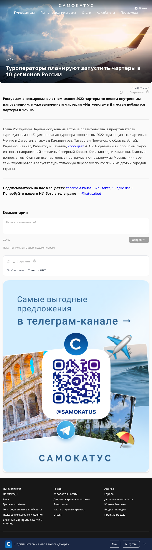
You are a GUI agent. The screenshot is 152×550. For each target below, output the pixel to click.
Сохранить (136, 92)
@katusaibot (91, 193)
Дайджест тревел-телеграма (72, 499)
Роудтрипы (61, 504)
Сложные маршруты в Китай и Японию (22, 521)
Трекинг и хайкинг (15, 504)
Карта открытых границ (69, 509)
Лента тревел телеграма (58, 13)
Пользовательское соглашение (23, 514)
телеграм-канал (79, 188)
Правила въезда (114, 514)
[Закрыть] (144, 544)
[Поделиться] (147, 91)
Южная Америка (115, 504)
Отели (86, 13)
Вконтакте (101, 188)
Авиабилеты (106, 13)
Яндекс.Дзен (122, 188)
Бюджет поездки (115, 509)
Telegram (131, 544)
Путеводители (24, 13)
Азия (6, 499)
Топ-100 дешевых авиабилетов (22, 509)
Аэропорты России (65, 494)
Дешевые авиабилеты (118, 499)
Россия (58, 488)
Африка (109, 488)
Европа (109, 494)
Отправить (139, 240)
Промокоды (129, 13)
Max (114, 544)
